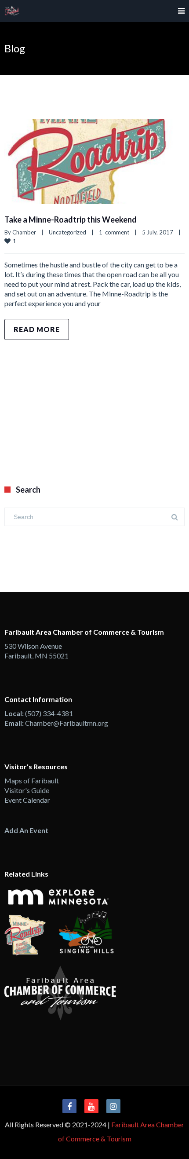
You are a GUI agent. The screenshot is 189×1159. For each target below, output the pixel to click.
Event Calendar (27, 800)
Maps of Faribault (31, 780)
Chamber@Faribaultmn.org (66, 723)
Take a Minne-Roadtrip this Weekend (70, 219)
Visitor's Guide (26, 790)
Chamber (24, 232)
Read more (37, 329)
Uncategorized (67, 232)
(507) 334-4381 (49, 713)
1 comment (114, 232)
